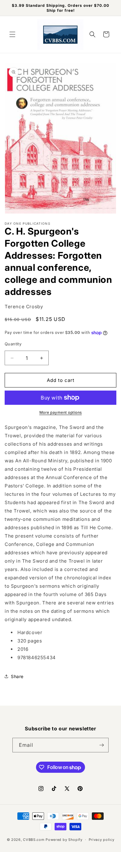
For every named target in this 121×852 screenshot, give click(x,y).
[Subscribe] (101, 745)
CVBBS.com (33, 839)
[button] (12, 34)
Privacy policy (101, 839)
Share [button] (17, 676)
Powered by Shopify (64, 839)
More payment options (60, 412)
